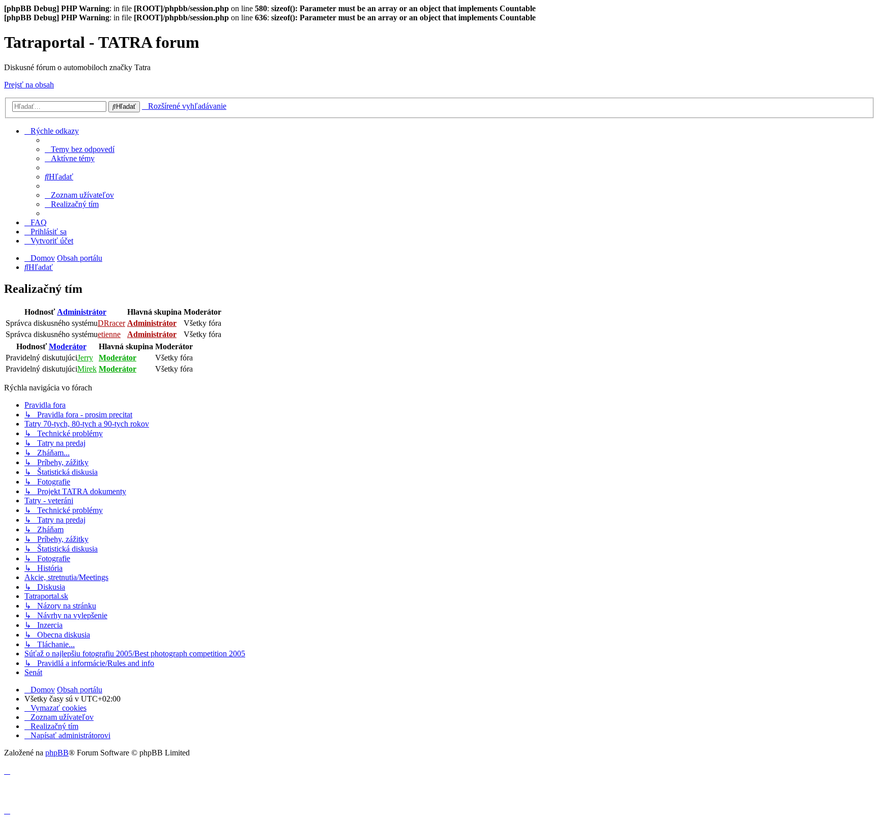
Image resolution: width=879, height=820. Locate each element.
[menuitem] (79, 149)
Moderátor (67, 346)
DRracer (111, 323)
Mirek (87, 369)
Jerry (85, 357)
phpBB (57, 752)
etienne (109, 334)
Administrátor (81, 312)
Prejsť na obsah (29, 84)
